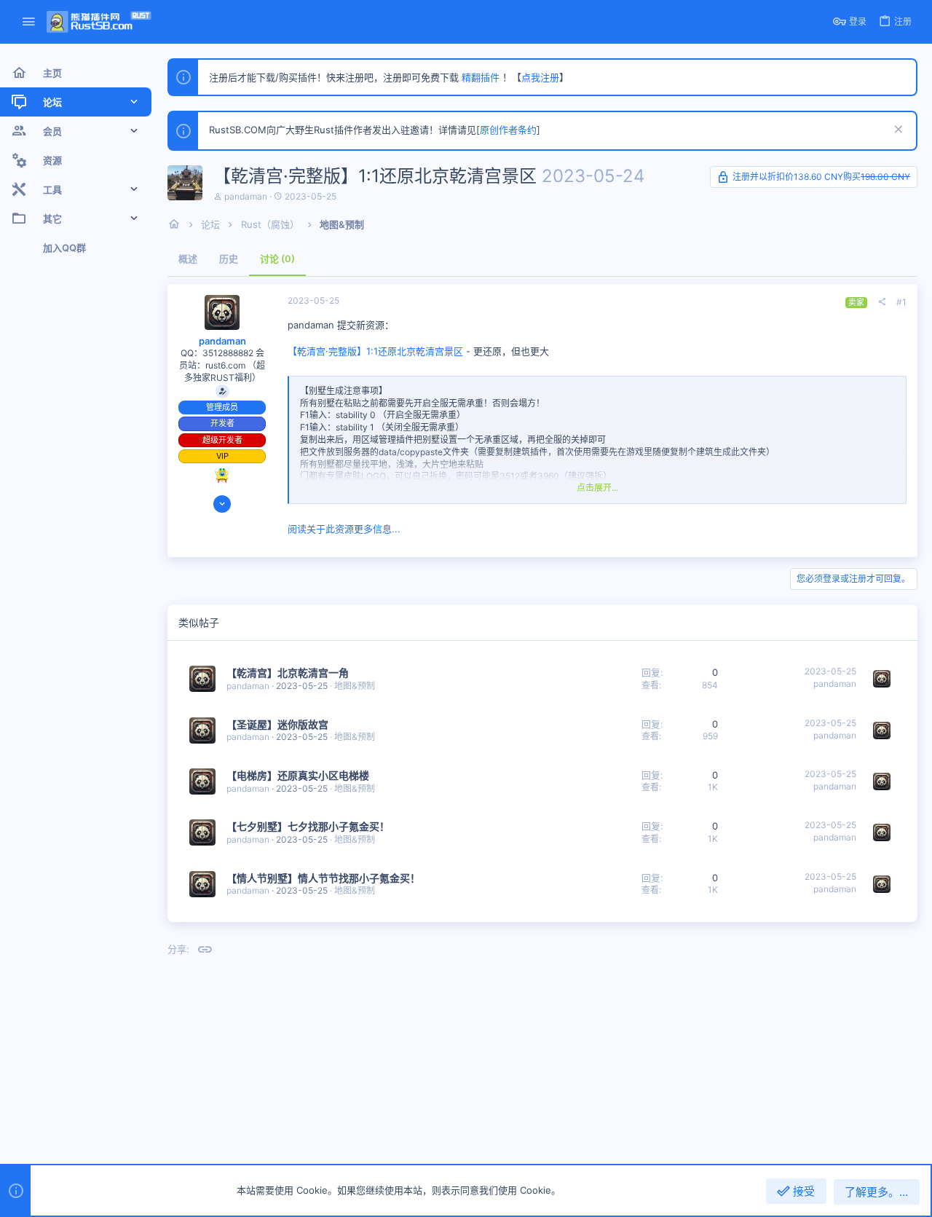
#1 (901, 301)
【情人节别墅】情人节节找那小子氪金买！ (323, 878)
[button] (29, 22)
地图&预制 (354, 685)
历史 (228, 258)
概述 (187, 258)
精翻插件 (480, 77)
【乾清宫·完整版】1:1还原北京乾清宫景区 (375, 351)
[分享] (881, 302)
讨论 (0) (277, 258)
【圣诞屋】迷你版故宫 (277, 724)
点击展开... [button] (597, 487)
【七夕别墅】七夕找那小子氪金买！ (308, 826)
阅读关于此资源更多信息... (344, 529)
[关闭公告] (896, 130)
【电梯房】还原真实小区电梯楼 (297, 775)
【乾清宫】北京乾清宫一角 (287, 672)
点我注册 (540, 77)
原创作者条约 (508, 129)
